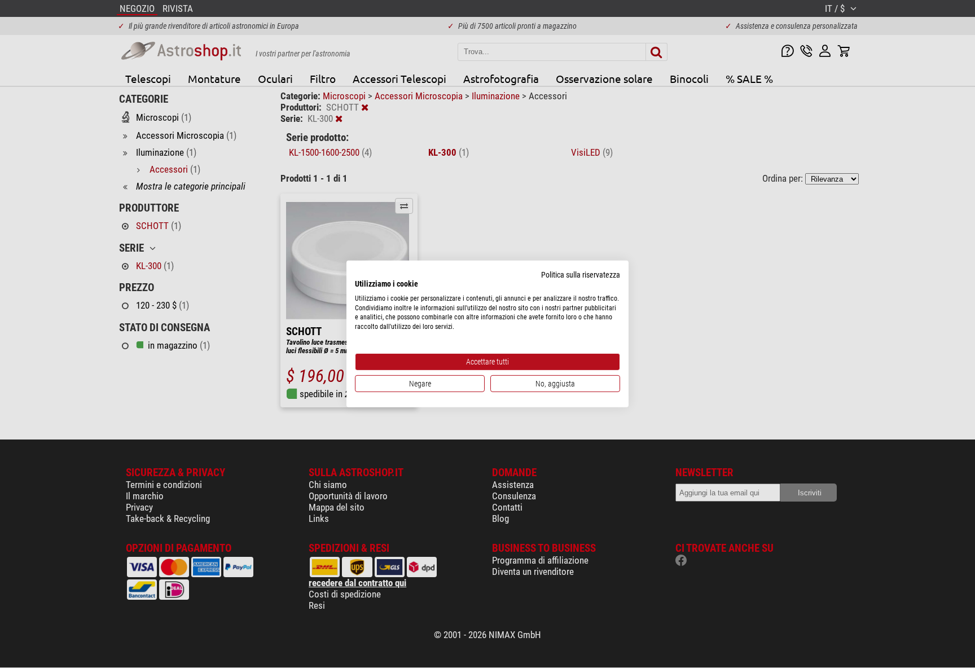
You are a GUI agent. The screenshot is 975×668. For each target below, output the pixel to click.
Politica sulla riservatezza (580, 274)
